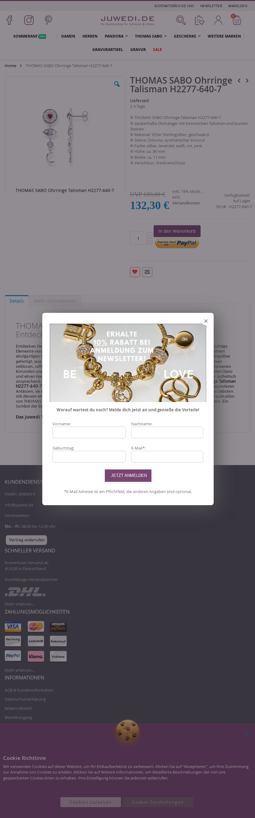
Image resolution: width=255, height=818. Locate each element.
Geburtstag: (63, 448)
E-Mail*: (138, 448)
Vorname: (62, 424)
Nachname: (141, 424)
